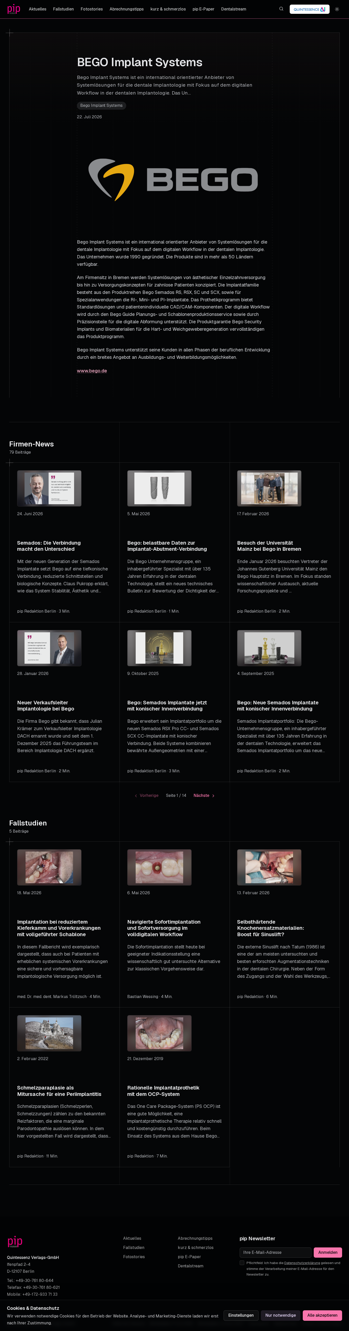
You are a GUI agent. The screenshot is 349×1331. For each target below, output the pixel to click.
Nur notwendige (280, 1315)
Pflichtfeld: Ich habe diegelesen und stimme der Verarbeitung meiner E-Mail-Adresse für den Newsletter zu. (293, 1268)
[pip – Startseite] (14, 9)
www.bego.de (92, 371)
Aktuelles (37, 9)
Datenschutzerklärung (302, 1262)
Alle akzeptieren (322, 1315)
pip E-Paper (203, 9)
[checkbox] (242, 1262)
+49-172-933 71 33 (39, 1294)
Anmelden (328, 1252)
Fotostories (92, 9)
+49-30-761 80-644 (34, 1280)
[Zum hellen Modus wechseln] (337, 9)
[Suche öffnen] (281, 9)
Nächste (201, 795)
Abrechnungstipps (127, 9)
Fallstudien (63, 9)
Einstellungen (241, 1315)
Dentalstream (233, 9)
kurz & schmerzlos (168, 9)
